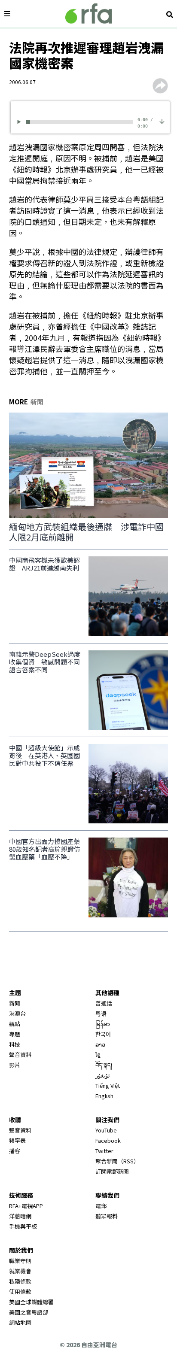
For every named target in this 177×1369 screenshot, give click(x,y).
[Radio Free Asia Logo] (88, 13)
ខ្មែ (98, 1054)
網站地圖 (20, 1322)
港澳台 (17, 1013)
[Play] (20, 121)
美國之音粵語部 (28, 1312)
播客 (14, 1151)
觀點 (14, 1024)
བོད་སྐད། (103, 1065)
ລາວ (100, 1044)
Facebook (108, 1140)
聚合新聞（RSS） (117, 1161)
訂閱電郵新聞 (112, 1171)
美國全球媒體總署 (31, 1302)
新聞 (14, 1003)
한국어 (103, 1034)
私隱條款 (20, 1281)
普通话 (103, 1003)
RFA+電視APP (26, 1206)
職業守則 (20, 1261)
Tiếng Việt (107, 1085)
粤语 (101, 1013)
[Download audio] (162, 120)
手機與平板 (23, 1226)
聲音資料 (20, 1054)
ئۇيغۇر (102, 1075)
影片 (14, 1065)
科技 (14, 1044)
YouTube (106, 1130)
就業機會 (20, 1271)
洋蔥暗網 (20, 1216)
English (104, 1096)
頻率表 (17, 1140)
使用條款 (20, 1291)
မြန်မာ (102, 1024)
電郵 (101, 1206)
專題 (14, 1034)
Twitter (104, 1151)
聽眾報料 (106, 1216)
